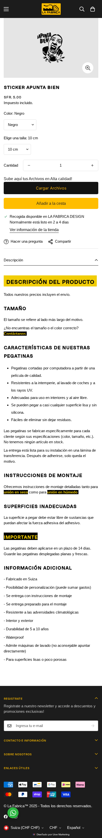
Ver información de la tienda (34, 230)
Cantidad (11, 165)
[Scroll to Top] (93, 812)
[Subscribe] (92, 725)
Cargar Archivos (51, 188)
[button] (92, 9)
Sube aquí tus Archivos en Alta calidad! (38, 179)
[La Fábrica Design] (51, 9)
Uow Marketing (61, 834)
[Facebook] (6, 817)
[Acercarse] (87, 67)
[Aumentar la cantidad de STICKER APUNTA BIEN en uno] (92, 165)
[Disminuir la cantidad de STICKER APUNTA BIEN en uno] (29, 165)
